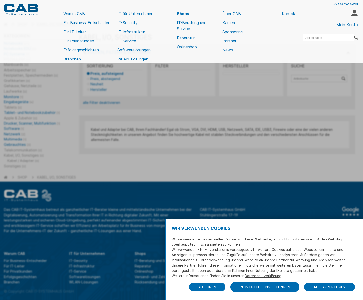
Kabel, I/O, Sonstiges (56, 177)
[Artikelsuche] (357, 37)
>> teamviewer (345, 4)
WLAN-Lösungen (132, 59)
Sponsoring (232, 31)
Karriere (229, 22)
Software (14, 128)
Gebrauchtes (17, 144)
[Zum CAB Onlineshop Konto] (354, 13)
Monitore (13, 97)
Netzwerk (14, 134)
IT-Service (126, 41)
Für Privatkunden (78, 41)
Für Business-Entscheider (86, 22)
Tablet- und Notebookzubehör (32, 112)
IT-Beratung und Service (192, 25)
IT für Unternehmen (135, 13)
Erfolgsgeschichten (81, 49)
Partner (229, 41)
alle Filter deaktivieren (101, 102)
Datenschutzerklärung (263, 276)
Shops (183, 13)
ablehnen (207, 287)
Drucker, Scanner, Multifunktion (32, 123)
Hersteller (98, 89)
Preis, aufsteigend (106, 73)
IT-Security (127, 22)
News (227, 49)
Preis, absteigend (105, 79)
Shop (22, 177)
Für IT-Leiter (74, 31)
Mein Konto (347, 24)
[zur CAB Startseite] (21, 10)
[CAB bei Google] (350, 211)
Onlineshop (187, 46)
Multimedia (15, 139)
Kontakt (289, 13)
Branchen (72, 59)
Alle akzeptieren (329, 287)
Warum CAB (74, 13)
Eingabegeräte (18, 102)
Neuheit (96, 84)
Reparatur (186, 37)
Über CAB (231, 13)
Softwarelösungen (134, 49)
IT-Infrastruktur (131, 31)
